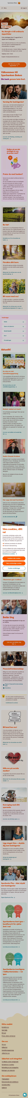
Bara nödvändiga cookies (14, 563)
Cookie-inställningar (14, 568)
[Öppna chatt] (25, 1095)
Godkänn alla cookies (14, 558)
